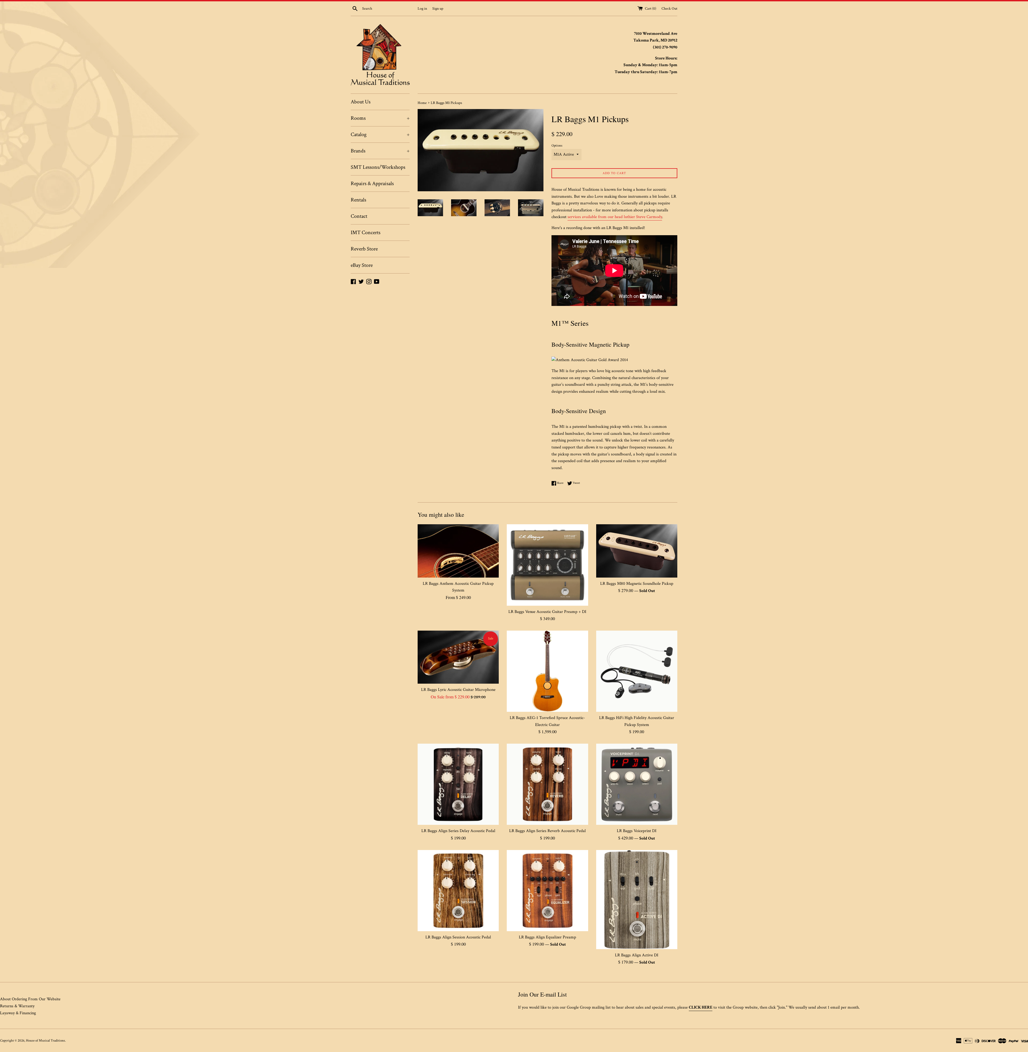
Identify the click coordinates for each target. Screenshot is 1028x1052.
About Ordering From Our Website (30, 999)
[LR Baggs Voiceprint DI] (636, 784)
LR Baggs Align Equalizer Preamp (547, 937)
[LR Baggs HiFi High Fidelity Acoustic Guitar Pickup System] (636, 671)
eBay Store (362, 265)
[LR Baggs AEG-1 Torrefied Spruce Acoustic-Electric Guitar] (547, 671)
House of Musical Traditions (45, 1040)
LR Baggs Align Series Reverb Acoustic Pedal (547, 831)
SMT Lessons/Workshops (378, 167)
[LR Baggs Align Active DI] (636, 899)
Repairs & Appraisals (372, 183)
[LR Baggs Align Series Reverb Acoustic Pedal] (547, 784)
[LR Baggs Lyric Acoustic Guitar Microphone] (458, 657)
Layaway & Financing (18, 1013)
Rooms (380, 118)
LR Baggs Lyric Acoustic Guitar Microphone (458, 689)
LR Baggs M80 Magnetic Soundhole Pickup (636, 583)
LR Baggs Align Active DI (636, 955)
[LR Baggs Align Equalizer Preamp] (547, 890)
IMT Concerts (365, 232)
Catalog (380, 134)
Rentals (358, 199)
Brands (380, 150)
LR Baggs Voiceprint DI (636, 831)
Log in (422, 8)
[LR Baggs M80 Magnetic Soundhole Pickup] (636, 550)
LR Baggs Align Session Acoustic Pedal (458, 937)
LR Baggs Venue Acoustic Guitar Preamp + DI (547, 612)
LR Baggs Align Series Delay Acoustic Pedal (458, 831)
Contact (359, 216)
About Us (361, 101)
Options (556, 145)
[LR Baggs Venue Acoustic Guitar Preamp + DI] (547, 564)
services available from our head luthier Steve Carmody (615, 217)
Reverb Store (364, 248)
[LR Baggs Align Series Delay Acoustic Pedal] (458, 784)
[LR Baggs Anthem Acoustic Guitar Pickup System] (458, 550)
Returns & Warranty (17, 1006)
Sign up (437, 8)
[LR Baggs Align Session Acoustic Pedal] (458, 890)
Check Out (669, 8)
